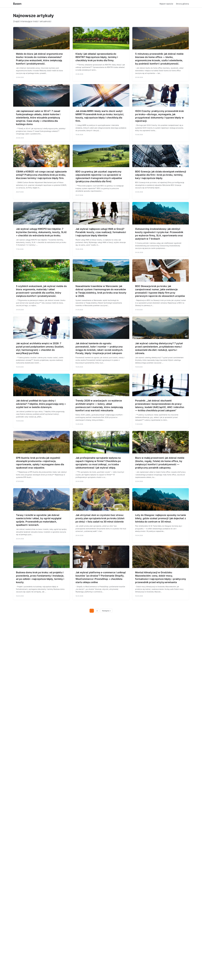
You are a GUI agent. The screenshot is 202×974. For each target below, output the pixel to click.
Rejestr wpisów (166, 4)
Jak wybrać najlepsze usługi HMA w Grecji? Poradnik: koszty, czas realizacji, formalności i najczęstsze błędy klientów (101, 232)
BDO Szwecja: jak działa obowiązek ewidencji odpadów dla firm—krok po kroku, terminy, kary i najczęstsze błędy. (160, 175)
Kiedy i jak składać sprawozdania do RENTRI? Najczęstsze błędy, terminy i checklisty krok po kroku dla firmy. (97, 57)
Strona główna (182, 4)
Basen (17, 3)
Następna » (106, 611)
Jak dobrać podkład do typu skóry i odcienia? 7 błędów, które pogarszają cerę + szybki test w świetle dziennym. (41, 404)
